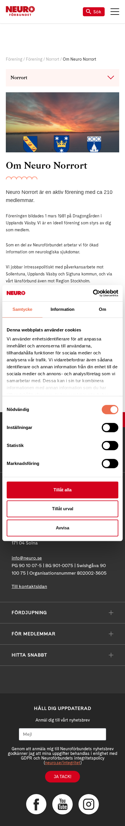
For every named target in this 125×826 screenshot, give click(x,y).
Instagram (88, 804)
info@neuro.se (27, 558)
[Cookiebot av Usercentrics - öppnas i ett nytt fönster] (92, 293)
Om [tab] (102, 309)
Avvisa (62, 527)
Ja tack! (62, 776)
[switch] (110, 427)
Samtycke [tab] (22, 309)
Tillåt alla (62, 489)
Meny (114, 11)
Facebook (36, 804)
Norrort (52, 59)
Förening (14, 59)
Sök (97, 12)
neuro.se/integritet (62, 762)
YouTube (62, 804)
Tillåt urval (62, 508)
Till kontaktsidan (29, 586)
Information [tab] (62, 309)
